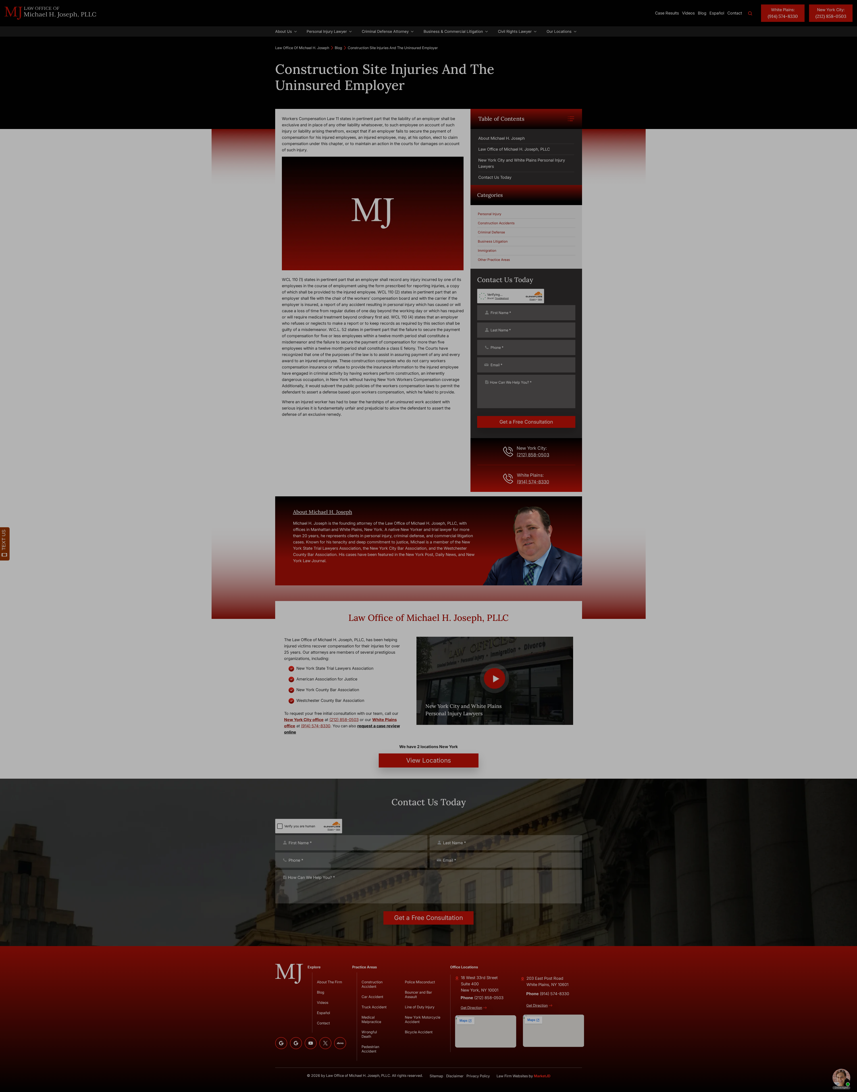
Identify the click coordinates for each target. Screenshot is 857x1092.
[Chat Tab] (428, 546)
